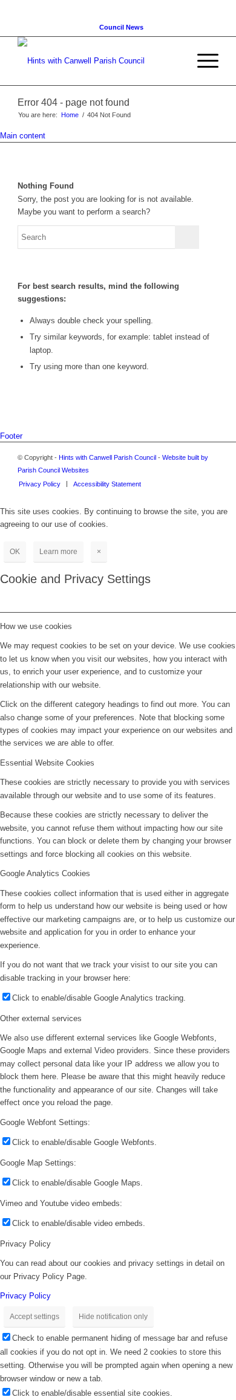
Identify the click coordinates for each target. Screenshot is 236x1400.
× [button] (99, 551)
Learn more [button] (58, 551)
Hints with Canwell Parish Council (107, 457)
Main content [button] (22, 135)
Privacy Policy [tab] (25, 1243)
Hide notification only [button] (113, 1316)
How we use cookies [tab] (36, 626)
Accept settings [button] (34, 1316)
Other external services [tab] (41, 1018)
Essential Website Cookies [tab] (47, 762)
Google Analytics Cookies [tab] (45, 873)
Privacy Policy (25, 1295)
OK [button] (15, 551)
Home (70, 114)
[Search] (173, 61)
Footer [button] (11, 435)
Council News (121, 27)
